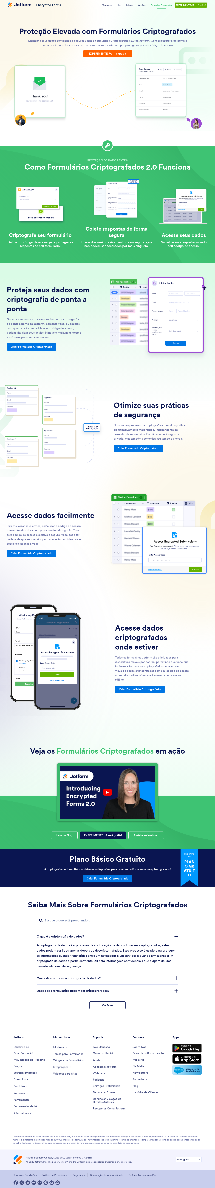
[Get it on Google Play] (187, 1048)
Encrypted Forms (48, 5)
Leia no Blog (64, 835)
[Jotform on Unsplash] (57, 1182)
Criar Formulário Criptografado (31, 347)
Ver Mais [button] (107, 1005)
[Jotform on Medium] (33, 1182)
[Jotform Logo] (19, 5)
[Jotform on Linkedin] (27, 1182)
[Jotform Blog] (39, 1182)
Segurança (79, 1175)
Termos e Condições (25, 1175)
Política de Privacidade (55, 1175)
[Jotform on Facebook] (16, 1182)
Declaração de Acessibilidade (106, 1175)
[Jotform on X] (22, 1182)
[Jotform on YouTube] (51, 1182)
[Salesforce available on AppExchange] (187, 1070)
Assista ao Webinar (146, 835)
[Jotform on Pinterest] (45, 1182)
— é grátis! (191, 5)
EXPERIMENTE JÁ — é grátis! (108, 53)
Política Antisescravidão (142, 1175)
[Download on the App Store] (187, 1059)
